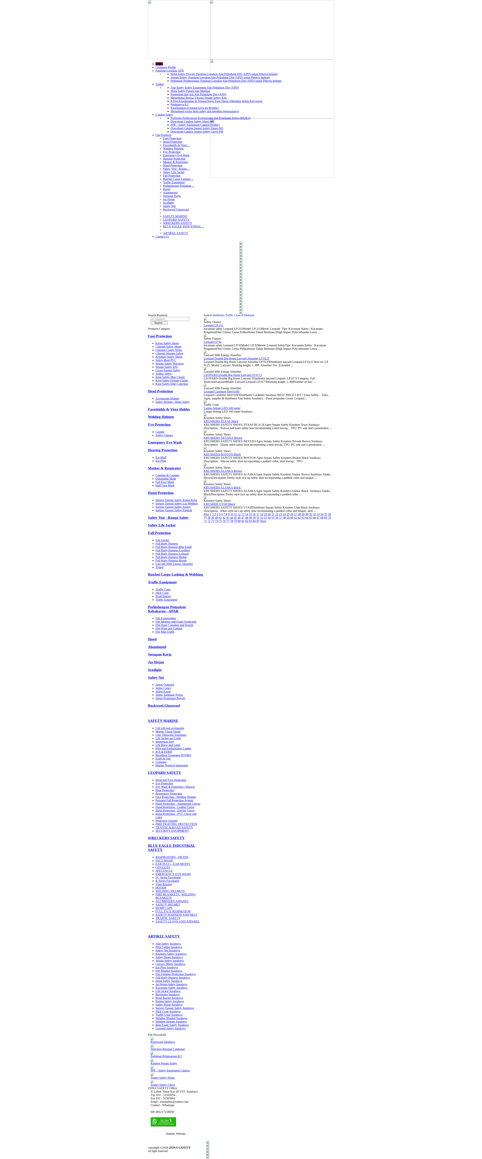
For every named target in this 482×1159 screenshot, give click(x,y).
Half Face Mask (165, 485)
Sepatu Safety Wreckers (170, 363)
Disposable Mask (166, 478)
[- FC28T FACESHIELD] (241, 264)
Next (263, 521)
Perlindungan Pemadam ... (178, 185)
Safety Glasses (164, 435)
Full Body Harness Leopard (172, 553)
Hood (166, 189)
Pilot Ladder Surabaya (169, 947)
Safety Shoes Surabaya (169, 957)
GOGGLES (163, 867)
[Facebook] (207, 1142)
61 (295, 517)
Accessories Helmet (167, 398)
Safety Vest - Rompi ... (176, 168)
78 (231, 521)
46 (239, 517)
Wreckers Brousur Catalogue (168, 1049)
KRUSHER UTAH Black (219, 504)
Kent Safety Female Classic (172, 380)
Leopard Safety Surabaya (171, 1028)
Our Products (163, 135)
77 (227, 521)
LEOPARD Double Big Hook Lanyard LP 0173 (233, 375)
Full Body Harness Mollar (171, 557)
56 (276, 517)
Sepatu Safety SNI (167, 367)
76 (224, 521)
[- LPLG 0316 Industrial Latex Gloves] (241, 246)
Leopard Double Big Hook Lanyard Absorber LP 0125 (236, 358)
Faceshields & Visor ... (176, 145)
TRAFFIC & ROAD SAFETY (174, 827)
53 (265, 517)
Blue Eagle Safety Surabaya (172, 1025)
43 (227, 517)
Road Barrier (163, 596)
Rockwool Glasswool (176, 209)
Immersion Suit (165, 741)
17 (257, 514)
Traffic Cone (163, 589)
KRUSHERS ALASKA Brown (223, 471)
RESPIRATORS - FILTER (172, 857)
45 (235, 517)
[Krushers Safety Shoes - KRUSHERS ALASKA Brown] (205, 465)
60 (291, 517)
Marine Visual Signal (168, 731)
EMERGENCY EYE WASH (173, 874)
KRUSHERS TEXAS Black (221, 421)
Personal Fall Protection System (174, 800)
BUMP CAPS (164, 908)
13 (242, 514)
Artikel (160, 84)
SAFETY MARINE (175, 216)
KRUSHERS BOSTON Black (222, 454)
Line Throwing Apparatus (171, 734)
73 (212, 521)
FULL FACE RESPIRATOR (173, 911)
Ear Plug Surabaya (167, 967)
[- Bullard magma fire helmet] (241, 294)
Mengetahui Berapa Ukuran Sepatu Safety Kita (199, 97)
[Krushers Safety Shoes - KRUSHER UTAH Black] (205, 498)
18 (261, 514)
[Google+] (207, 1148)
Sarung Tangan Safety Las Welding (177, 503)
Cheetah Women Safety (170, 353)
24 (284, 514)
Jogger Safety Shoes (163, 1077)
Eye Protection (172, 152)
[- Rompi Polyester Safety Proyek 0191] (241, 312)
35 (325, 514)
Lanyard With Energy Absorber (174, 563)
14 (246, 514)
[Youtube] (207, 1151)
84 (254, 521)
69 (325, 517)
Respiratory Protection (169, 793)
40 (216, 517)
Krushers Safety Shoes (169, 356)
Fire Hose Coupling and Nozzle (174, 625)
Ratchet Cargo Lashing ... (178, 179)
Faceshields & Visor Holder (169, 409)
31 (310, 514)
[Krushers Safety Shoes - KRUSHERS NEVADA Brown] (205, 431)
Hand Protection (172, 165)
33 (318, 514)
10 (231, 514)
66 (314, 517)
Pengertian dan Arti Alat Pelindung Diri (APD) (198, 94)
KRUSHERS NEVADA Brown (223, 437)
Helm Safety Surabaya (169, 981)
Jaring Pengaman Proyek (170, 698)
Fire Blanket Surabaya (169, 970)
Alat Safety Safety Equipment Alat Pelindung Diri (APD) (205, 87)
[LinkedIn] (207, 1157)
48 (246, 517)
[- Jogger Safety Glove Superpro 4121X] (241, 258)
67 (318, 517)
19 (265, 514)
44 (231, 517)
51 (257, 517)
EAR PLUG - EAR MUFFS (173, 864)
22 (276, 514)
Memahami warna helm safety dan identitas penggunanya (205, 111)
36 (329, 514)
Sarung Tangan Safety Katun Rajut (176, 500)
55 (273, 517)
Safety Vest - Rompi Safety (168, 518)
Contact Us (162, 236)
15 (250, 514)
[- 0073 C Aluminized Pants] (241, 252)
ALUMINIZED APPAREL (172, 901)
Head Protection (172, 141)
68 (321, 517)
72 (208, 521)
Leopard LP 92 (213, 342)
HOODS (161, 887)
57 (280, 517)
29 (303, 514)
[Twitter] (207, 1145)
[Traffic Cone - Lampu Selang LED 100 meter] (205, 402)
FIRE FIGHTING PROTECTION (176, 824)
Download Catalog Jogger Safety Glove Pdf (197, 131)
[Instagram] (207, 1154)
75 (220, 521)
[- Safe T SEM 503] (241, 249)
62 (299, 517)
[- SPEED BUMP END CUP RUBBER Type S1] (241, 288)
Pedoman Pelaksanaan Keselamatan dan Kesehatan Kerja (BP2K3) (210, 118)
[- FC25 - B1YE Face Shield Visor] (241, 297)
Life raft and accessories (170, 728)
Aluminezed (170, 192)
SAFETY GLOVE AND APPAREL (178, 921)
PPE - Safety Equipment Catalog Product (195, 124)
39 (212, 517)
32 (314, 514)
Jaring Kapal (163, 691)
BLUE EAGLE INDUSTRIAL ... (183, 226)
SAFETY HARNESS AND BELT (177, 914)
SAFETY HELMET (168, 904)
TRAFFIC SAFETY (168, 918)
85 (257, 521)
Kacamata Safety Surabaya (172, 987)
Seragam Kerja (172, 196)
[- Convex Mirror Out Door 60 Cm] (241, 273)
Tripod (159, 567)
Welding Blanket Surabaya (171, 1018)
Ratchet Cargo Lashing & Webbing (175, 574)
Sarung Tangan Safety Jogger (173, 506)
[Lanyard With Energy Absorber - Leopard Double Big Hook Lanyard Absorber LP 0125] (205, 352)
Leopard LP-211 (213, 325)
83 (250, 521)
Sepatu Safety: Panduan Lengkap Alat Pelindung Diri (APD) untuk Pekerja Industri (220, 77)
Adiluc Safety (164, 373)
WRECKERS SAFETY (177, 223)
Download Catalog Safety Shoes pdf (192, 121)
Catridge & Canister (167, 475)
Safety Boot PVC (166, 360)
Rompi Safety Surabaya (170, 1001)
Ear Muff (161, 457)
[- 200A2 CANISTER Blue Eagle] (241, 243)
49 (250, 517)
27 (295, 514)
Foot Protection (172, 138)
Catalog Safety (164, 114)
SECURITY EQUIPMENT (172, 830)
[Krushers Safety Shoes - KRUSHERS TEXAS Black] (205, 415)
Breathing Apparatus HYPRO (173, 755)
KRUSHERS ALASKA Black (222, 487)
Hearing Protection (174, 158)
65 (310, 517)
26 (291, 514)
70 (329, 517)
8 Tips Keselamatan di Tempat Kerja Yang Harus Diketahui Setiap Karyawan (216, 101)
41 (220, 517)
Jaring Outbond (165, 684)
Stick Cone (162, 592)
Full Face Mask (165, 482)
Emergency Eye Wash (176, 155)
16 (254, 514)
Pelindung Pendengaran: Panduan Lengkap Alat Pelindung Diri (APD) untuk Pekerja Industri (226, 80)
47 (242, 517)
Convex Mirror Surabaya (170, 964)
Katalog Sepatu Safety (164, 1063)
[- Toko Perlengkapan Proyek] (241, 255)
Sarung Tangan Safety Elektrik (174, 510)
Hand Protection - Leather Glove (175, 807)
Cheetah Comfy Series (169, 350)
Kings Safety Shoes (167, 343)
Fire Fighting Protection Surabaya (176, 974)
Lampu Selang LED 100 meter (222, 408)
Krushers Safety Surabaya (171, 953)
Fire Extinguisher (166, 618)
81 (242, 521)
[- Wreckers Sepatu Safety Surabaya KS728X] (241, 261)
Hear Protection (165, 790)
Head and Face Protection (171, 780)
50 (254, 517)
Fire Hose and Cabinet (169, 628)
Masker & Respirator (175, 162)
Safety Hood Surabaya (169, 1004)
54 (269, 517)
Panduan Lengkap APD (170, 70)
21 (273, 514)
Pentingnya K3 (179, 104)
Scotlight (168, 202)
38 (208, 517)
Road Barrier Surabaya (169, 997)
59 (288, 517)
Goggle (160, 431)
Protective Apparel (167, 820)
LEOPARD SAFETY (176, 219)
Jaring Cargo (163, 688)
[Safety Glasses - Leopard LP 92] (205, 335)
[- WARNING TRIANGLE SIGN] (241, 276)
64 (306, 517)
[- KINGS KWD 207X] (241, 306)
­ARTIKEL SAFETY (175, 233)
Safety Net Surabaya (168, 950)
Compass (161, 762)
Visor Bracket (164, 884)
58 (284, 517)
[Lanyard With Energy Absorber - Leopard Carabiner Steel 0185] (205, 385)
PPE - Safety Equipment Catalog (170, 1070)
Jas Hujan (169, 199)
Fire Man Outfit (165, 631)
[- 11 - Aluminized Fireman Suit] (241, 285)
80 (239, 521)
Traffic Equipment (174, 182)
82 (246, 521)
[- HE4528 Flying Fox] (241, 282)
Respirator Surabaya (168, 994)
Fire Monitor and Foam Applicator (176, 621)
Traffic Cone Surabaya (169, 1014)
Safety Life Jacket (173, 172)
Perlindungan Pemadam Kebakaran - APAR (167, 609)
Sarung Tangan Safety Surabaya (175, 1008)
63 (303, 517)
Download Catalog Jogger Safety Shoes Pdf (197, 128)
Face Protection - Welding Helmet (176, 797)
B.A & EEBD (164, 751)
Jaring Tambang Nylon (169, 694)
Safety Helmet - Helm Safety (173, 402)
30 (306, 514)
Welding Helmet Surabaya (171, 1021)
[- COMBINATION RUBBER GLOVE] (241, 291)
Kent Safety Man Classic (170, 377)
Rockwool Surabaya (163, 1041)
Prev (206, 514)
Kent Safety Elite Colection (172, 383)
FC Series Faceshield (168, 877)
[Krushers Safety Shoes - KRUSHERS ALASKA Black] (205, 481)
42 (224, 517)
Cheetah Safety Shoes (169, 346)
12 (239, 514)
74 (216, 521)
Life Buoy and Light (168, 745)
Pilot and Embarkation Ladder (173, 748)
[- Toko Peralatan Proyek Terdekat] (241, 270)
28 (299, 514)
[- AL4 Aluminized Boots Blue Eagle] (241, 303)
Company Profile (166, 67)
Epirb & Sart (163, 758)
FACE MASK (164, 860)
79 (235, 521)
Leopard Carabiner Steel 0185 (221, 391)
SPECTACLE (164, 870)
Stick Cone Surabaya (168, 1011)
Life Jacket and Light (168, 738)
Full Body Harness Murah (171, 560)
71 (205, 521)
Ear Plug (161, 460)
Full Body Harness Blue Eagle (174, 547)
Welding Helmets (173, 148)
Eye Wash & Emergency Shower (175, 786)
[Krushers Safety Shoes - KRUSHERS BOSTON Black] (205, 448)
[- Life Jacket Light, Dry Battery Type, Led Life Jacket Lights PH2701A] (241, 300)
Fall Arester (162, 540)
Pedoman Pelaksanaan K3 (166, 1056)
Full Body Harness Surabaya (173, 977)
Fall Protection (171, 175)
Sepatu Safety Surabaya (170, 960)
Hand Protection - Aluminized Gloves (178, 803)
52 (261, 517)
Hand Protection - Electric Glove (175, 810)
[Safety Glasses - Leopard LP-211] (205, 319)
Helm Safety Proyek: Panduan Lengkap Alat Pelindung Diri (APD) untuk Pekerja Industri (224, 74)
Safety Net (169, 206)
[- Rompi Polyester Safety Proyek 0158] (241, 279)
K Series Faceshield (167, 880)
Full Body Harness (167, 543)
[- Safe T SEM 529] (241, 309)
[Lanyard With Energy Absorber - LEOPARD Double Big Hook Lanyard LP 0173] (205, 369)
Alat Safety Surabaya (168, 943)
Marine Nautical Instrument (172, 765)
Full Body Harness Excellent (173, 550)
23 (280, 514)
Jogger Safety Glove (163, 1084)
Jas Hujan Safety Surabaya (171, 984)
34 (321, 514)
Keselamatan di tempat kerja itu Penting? (195, 107)
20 (269, 514)
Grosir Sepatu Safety (168, 370)
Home (159, 63)
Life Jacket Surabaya (168, 991)
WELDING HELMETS (170, 891)
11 (235, 514)
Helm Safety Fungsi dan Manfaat (190, 91)
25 (288, 514)
